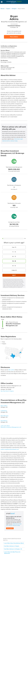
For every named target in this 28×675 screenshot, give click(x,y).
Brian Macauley (4, 415)
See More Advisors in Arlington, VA (13, 549)
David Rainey (4, 420)
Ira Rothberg (4, 411)
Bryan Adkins (4, 406)
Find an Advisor (14, 37)
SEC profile (11, 370)
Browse (2, 8)
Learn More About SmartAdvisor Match (14, 543)
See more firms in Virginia (7, 391)
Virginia (8, 8)
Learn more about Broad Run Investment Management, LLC (11, 426)
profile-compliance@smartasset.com (10, 449)
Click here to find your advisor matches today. (13, 524)
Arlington (14, 8)
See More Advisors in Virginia (11, 546)
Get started (10, 528)
